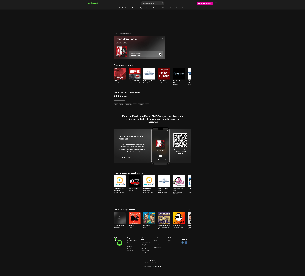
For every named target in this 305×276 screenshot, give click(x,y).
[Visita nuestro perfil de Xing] (186, 242)
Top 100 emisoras (123, 7)
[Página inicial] (116, 33)
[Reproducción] (160, 54)
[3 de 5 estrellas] (118, 96)
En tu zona (156, 7)
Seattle (121, 104)
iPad (169, 242)
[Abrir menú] (216, 3)
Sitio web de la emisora (119, 100)
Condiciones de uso (145, 242)
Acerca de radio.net (132, 240)
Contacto (156, 240)
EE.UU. (134, 104)
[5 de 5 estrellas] (122, 96)
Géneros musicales (167, 7)
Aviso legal (143, 248)
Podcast (134, 7)
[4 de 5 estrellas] (120, 96)
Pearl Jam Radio (135, 55)
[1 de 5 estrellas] (115, 96)
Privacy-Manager (145, 252)
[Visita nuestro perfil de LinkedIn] (182, 242)
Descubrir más (126, 157)
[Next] (189, 64)
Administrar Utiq (145, 250)
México (153, 260)
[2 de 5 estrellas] (116, 96)
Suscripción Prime (158, 247)
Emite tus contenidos (130, 249)
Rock (125, 42)
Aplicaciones (157, 242)
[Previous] (185, 64)
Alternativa (119, 42)
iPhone (169, 240)
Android (170, 245)
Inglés (116, 104)
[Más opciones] (162, 39)
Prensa (129, 242)
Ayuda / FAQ (157, 245)
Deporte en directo (145, 7)
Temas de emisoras (181, 7)
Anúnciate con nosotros (130, 245)
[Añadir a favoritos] (158, 38)
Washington (128, 104)
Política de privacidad (143, 245)
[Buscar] (162, 3)
